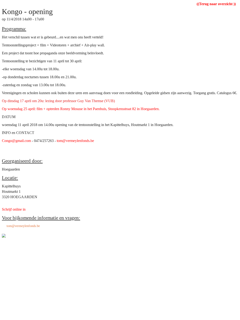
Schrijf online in (14, 209)
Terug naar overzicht (216, 4)
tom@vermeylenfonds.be (23, 226)
